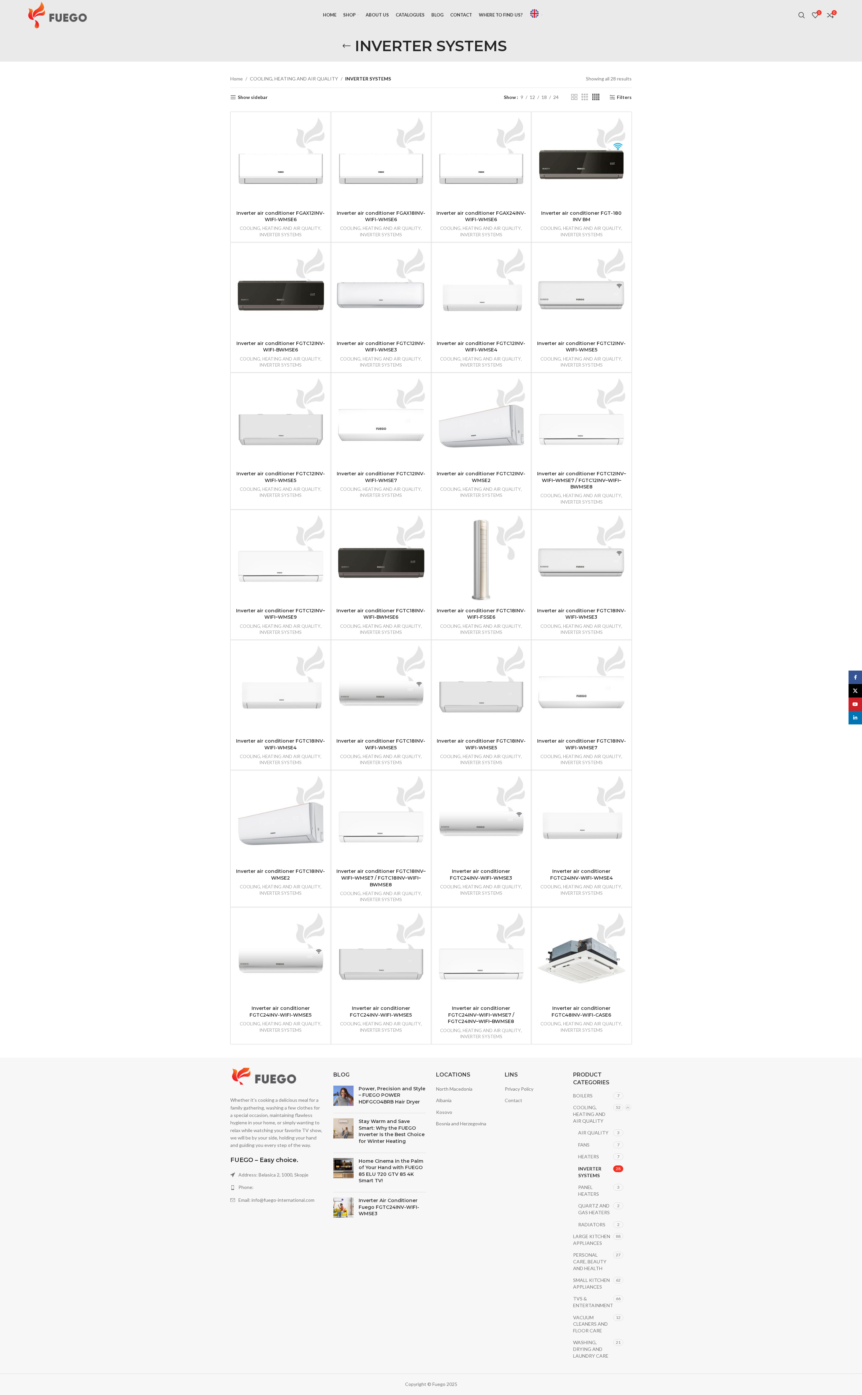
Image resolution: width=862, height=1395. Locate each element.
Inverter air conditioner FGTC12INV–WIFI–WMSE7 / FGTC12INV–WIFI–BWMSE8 (581, 480)
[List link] (276, 1187)
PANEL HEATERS (588, 1190)
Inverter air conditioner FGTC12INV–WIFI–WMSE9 (280, 614)
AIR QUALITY (593, 1132)
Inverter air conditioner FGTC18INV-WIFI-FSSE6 (481, 614)
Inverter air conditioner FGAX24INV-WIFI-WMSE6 (481, 216)
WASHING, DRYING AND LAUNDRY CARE (590, 1348)
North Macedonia (454, 1089)
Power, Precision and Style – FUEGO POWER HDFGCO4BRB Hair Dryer (392, 1095)
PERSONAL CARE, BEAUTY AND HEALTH (589, 1261)
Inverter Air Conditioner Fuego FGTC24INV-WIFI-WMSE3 (389, 1207)
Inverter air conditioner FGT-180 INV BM (581, 216)
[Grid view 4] (595, 97)
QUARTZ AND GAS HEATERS (594, 1209)
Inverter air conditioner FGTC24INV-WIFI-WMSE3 (481, 874)
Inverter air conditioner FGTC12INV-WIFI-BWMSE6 (280, 346)
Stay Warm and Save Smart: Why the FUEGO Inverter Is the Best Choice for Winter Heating (392, 1131)
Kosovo (444, 1112)
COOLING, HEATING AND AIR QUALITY (294, 78)
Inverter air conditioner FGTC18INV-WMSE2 (280, 874)
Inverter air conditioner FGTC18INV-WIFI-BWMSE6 (380, 614)
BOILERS (583, 1095)
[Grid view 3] (585, 97)
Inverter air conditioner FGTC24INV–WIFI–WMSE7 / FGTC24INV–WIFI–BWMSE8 (481, 1014)
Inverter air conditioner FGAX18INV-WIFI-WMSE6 (381, 216)
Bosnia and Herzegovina (461, 1123)
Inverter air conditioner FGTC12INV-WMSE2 (481, 477)
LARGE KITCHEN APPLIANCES (591, 1239)
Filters (624, 97)
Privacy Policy (519, 1089)
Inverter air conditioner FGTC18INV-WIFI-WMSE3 (581, 614)
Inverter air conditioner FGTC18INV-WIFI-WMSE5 (380, 744)
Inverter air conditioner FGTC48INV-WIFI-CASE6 (581, 1011)
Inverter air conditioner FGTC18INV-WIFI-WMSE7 (581, 744)
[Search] (801, 15)
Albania (444, 1100)
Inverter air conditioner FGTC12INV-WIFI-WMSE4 (481, 346)
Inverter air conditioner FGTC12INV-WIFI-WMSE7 (381, 477)
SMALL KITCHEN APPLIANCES (591, 1283)
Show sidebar (253, 97)
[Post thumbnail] (343, 1097)
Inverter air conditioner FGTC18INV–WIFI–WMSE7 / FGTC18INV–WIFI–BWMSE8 (381, 877)
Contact (513, 1100)
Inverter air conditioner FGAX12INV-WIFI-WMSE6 (280, 216)
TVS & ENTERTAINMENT (593, 1302)
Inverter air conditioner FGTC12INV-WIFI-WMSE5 (581, 346)
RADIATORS (591, 1224)
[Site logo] (57, 15)
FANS (584, 1145)
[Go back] (346, 46)
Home (236, 78)
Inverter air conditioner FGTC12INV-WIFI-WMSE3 (381, 346)
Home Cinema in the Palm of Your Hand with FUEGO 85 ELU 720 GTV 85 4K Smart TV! (391, 1171)
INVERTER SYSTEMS (280, 234)
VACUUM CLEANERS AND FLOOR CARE (590, 1324)
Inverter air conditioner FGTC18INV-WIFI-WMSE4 (280, 744)
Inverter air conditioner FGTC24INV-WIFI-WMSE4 (581, 874)
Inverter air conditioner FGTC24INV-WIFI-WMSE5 (280, 1011)
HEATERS (588, 1156)
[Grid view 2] (574, 97)
